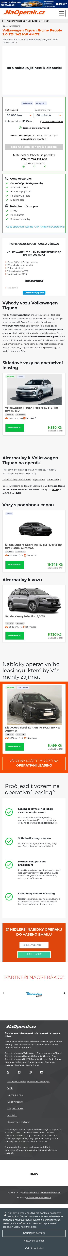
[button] (65, 994)
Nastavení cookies (50, 1193)
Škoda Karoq (53, 480)
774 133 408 (39, 159)
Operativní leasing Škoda (49, 1053)
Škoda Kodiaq (24, 480)
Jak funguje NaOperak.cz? (50, 227)
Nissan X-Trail (9, 480)
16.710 (55, 490)
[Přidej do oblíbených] (34, 167)
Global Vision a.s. (30, 1193)
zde (34, 1227)
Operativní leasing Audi (41, 1059)
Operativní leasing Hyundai (18, 1056)
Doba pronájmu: (43, 110)
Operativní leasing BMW (17, 1059)
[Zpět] (4, 21)
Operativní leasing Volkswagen (20, 1053)
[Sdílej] (45, 167)
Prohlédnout (14, 427)
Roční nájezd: (11, 110)
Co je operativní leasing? (20, 227)
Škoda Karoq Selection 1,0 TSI (25, 616)
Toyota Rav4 (39, 480)
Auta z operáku (35, 1062)
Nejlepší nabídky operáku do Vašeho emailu (35, 932)
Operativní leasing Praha (27, 1065)
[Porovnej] (23, 167)
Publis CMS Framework (38, 1198)
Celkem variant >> (52, 122)
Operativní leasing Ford (44, 1056)
